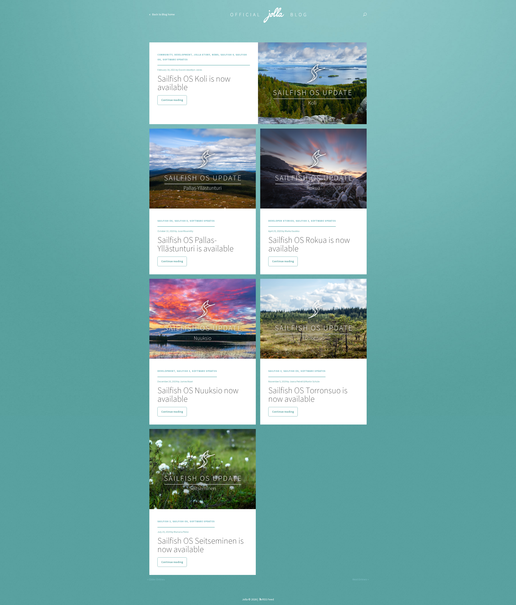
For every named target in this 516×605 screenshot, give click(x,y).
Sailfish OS (165, 220)
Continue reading (172, 100)
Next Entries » (361, 579)
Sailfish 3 (302, 220)
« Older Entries (156, 579)
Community (165, 54)
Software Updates (175, 59)
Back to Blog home (163, 14)
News (215, 54)
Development (183, 54)
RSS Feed (268, 599)
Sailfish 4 (227, 54)
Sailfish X (181, 220)
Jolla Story (202, 54)
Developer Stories (281, 220)
